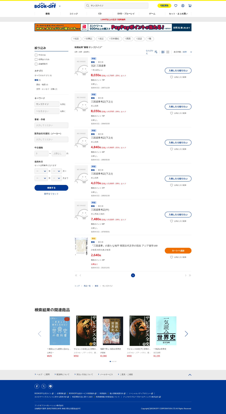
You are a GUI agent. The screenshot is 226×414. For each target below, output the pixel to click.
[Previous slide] (40, 334)
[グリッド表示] (167, 52)
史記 (101, 39)
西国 (128, 39)
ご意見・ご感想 (126, 374)
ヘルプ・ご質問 (43, 374)
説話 (140, 39)
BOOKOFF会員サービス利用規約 (81, 393)
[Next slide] (186, 334)
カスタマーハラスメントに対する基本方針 (51, 397)
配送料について (63, 374)
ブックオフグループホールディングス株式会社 (141, 397)
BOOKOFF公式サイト (43, 393)
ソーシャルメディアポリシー (140, 393)
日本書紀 (115, 39)
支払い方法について (85, 374)
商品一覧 (87, 286)
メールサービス (106, 374)
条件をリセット (51, 194)
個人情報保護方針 (116, 393)
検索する (51, 187)
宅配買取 (164, 5)
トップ (77, 286)
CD (99, 14)
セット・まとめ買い (178, 14)
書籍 (48, 14)
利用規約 (103, 393)
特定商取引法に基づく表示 (82, 397)
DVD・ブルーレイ (126, 14)
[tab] (110, 361)
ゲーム (152, 14)
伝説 (77, 39)
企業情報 (60, 393)
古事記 (89, 39)
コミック (74, 14)
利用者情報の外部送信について (108, 397)
